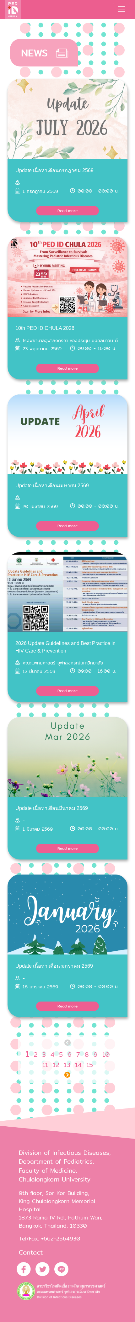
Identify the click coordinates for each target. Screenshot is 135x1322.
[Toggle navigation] (121, 9)
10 (106, 1054)
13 (67, 1065)
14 (78, 1065)
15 (89, 1065)
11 (45, 1065)
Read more (67, 211)
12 (56, 1065)
